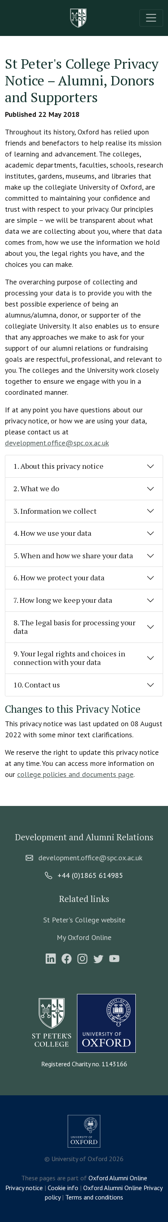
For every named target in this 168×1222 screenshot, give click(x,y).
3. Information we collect (55, 511)
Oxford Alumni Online (117, 1178)
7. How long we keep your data (62, 600)
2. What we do (36, 488)
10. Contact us (36, 684)
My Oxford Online (84, 937)
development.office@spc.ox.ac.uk (57, 443)
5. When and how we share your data (73, 555)
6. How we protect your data (58, 577)
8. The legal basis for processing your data (74, 627)
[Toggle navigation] (151, 18)
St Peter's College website (84, 919)
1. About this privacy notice (58, 466)
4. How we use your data (52, 533)
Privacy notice (24, 1188)
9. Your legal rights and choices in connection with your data (69, 658)
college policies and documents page (75, 774)
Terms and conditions (94, 1197)
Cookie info (63, 1188)
